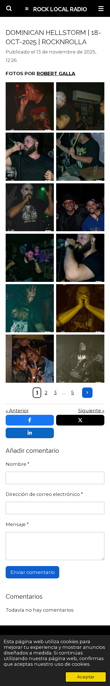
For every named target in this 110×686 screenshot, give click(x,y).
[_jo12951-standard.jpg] (30, 258)
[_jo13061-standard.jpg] (30, 157)
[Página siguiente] (87, 392)
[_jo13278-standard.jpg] (30, 308)
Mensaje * (17, 524)
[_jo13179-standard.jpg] (80, 157)
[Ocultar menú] (101, 8)
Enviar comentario (32, 572)
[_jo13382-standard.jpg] (80, 358)
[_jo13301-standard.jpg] (80, 207)
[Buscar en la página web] (9, 8)
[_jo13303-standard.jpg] (30, 358)
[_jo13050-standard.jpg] (80, 258)
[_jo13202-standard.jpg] (80, 308)
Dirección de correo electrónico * (44, 494)
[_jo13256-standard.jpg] (30, 106)
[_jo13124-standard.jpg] (30, 207)
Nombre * (17, 464)
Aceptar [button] (85, 677)
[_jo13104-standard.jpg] (80, 106)
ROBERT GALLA (56, 73)
